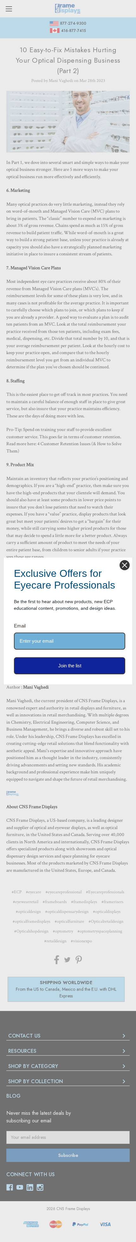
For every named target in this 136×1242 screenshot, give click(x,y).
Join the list (69, 665)
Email (20, 625)
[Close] (124, 565)
